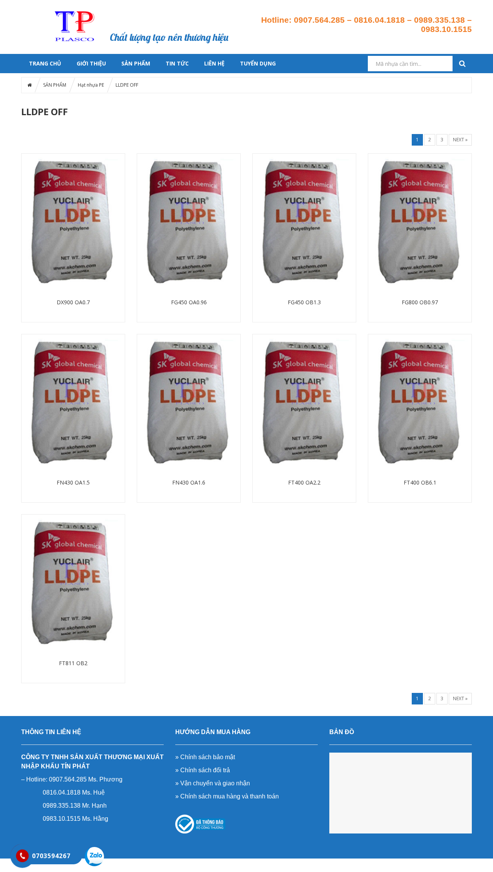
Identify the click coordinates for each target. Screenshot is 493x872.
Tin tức (224, 10)
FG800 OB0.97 (420, 302)
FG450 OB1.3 (304, 302)
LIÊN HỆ (214, 63)
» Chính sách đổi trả (202, 770)
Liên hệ (232, 19)
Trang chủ (130, 10)
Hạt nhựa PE (91, 85)
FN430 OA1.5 (73, 482)
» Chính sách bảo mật (205, 757)
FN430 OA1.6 (188, 482)
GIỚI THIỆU (91, 63)
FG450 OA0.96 (189, 302)
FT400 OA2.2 (304, 482)
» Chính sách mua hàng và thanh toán (227, 796)
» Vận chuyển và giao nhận (212, 783)
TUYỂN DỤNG (258, 63)
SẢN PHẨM (135, 63)
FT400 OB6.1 (420, 482)
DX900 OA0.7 (73, 302)
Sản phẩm (161, 10)
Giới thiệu (193, 10)
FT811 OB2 (73, 663)
